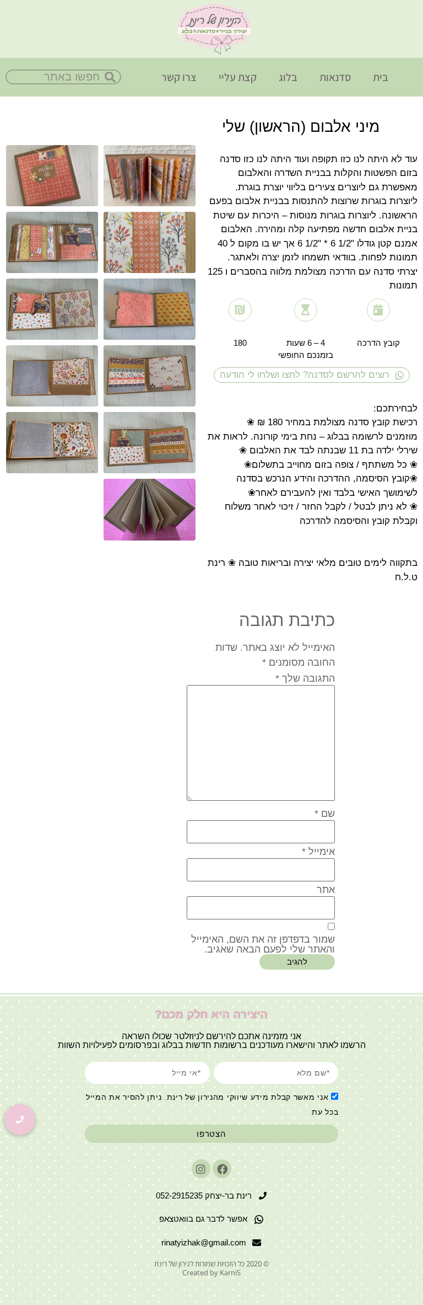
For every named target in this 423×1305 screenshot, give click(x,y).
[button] (19, 1119)
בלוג (288, 77)
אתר (326, 890)
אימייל (318, 852)
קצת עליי (238, 77)
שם (324, 814)
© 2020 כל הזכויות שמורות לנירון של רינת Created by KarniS (211, 1268)
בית (380, 77)
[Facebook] (222, 1168)
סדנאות (335, 77)
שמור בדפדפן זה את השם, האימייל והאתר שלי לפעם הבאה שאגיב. (263, 944)
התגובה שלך (305, 678)
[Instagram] (201, 1168)
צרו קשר (179, 77)
